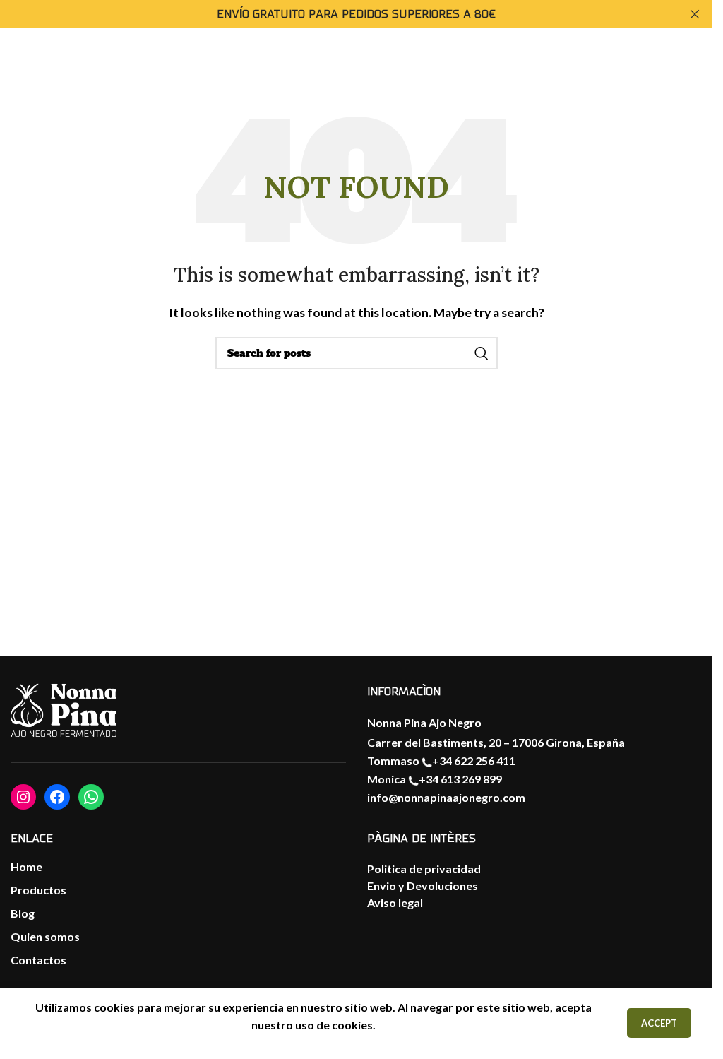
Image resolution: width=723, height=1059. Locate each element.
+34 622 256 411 (473, 760)
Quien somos (45, 936)
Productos (38, 890)
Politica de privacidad (424, 868)
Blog (23, 913)
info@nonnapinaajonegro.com (446, 797)
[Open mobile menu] (25, 76)
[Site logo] (669, 75)
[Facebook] (57, 797)
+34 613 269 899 (460, 779)
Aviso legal (395, 902)
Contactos (38, 959)
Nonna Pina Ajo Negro (424, 722)
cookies (352, 1024)
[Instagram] (23, 797)
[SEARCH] (481, 353)
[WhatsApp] (91, 797)
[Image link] (63, 710)
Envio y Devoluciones (422, 885)
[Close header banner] (694, 14)
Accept (659, 1023)
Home (26, 866)
